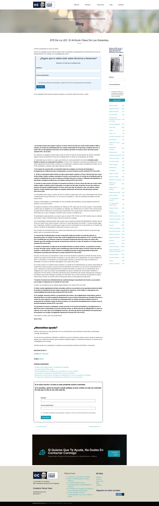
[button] (88, 5)
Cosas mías (100, 5)
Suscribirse (41, 86)
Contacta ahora (115, 454)
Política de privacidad (57, 503)
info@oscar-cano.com (41, 353)
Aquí (35, 315)
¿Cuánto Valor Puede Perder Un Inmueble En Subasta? (52, 367)
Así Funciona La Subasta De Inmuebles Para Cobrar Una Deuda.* (55, 373)
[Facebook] (117, 494)
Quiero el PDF (117, 100)
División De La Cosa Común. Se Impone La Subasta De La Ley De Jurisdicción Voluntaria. (63, 375)
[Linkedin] (120, 494)
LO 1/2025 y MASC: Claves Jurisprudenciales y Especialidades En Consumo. (79, 484)
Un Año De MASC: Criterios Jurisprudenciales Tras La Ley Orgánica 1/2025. (80, 494)
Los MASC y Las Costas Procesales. (79, 477)
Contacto (121, 5)
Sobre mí (98, 477)
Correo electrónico (43, 75)
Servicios (87, 5)
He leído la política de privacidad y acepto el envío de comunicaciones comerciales (65, 83)
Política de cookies (68, 503)
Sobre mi (76, 5)
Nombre (39, 68)
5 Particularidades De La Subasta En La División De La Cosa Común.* (57, 371)
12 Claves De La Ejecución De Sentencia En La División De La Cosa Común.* (59, 377)
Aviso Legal (49, 503)
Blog (111, 5)
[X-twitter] (123, 494)
